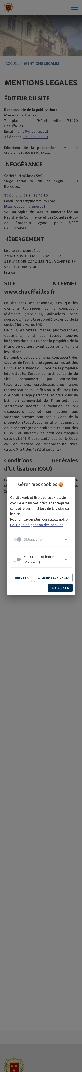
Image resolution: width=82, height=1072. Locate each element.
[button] (41, 539)
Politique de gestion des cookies (36, 525)
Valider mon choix (53, 577)
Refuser (22, 577)
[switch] (15, 559)
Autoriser (60, 588)
